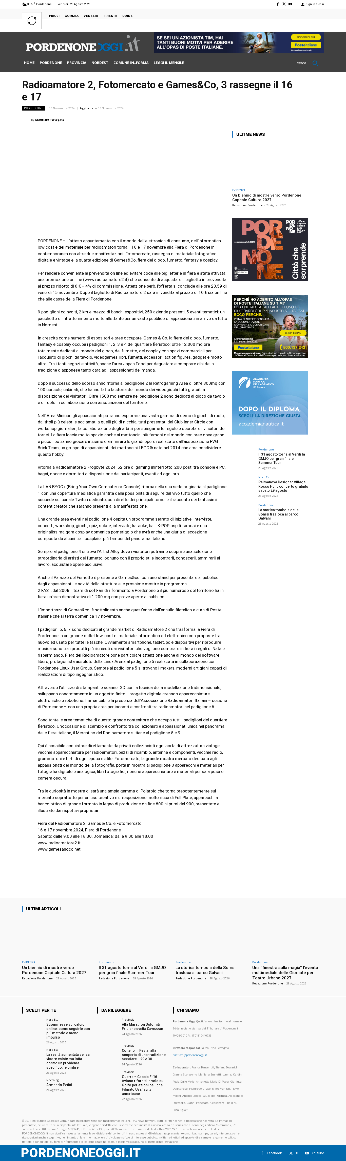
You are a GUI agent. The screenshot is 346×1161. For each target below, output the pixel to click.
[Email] (283, 119)
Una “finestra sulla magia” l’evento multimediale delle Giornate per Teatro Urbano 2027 (285, 972)
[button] (310, 63)
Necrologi (53, 1080)
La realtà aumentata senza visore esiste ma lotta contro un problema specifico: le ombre (68, 1060)
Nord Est (264, 477)
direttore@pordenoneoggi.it (190, 1055)
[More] (318, 119)
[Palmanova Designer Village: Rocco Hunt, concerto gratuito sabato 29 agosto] (243, 487)
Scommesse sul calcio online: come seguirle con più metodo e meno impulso (68, 1030)
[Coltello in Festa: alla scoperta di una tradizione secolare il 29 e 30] (107, 1054)
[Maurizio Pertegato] (26, 119)
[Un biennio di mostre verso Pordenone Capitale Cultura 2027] (270, 163)
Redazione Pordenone (247, 205)
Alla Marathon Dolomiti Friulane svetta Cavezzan (142, 1026)
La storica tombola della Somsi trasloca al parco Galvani (278, 514)
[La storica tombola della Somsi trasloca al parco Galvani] (243, 515)
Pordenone (33, 108)
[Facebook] (277, 4)
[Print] (295, 119)
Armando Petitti (59, 1085)
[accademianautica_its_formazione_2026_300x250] (270, 433)
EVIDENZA (238, 190)
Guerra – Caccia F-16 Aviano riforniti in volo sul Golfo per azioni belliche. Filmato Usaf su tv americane (143, 1085)
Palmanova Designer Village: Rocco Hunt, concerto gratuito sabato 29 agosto (283, 486)
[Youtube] (290, 4)
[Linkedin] (272, 119)
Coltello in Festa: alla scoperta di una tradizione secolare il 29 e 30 (144, 1054)
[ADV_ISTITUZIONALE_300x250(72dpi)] (270, 279)
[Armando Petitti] (32, 1089)
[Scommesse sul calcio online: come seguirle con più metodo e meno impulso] (32, 1028)
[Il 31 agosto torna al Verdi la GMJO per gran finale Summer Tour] (243, 459)
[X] (284, 4)
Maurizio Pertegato (49, 119)
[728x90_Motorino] (239, 51)
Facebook (274, 1153)
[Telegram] (307, 119)
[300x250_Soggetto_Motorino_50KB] (270, 356)
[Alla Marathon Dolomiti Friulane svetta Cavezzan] (107, 1028)
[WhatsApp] (260, 119)
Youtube (318, 1153)
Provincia (128, 1019)
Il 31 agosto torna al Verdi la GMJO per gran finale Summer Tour (281, 458)
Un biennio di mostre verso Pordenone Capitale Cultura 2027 (266, 197)
